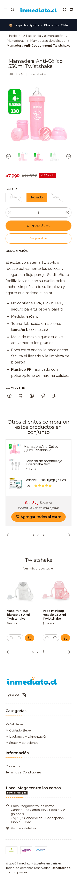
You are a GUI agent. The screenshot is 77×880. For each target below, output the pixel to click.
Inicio (13, 35)
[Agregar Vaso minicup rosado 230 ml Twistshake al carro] (65, 637)
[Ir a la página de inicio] (38, 9)
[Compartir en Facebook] (9, 396)
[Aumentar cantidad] (67, 212)
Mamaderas (15, 40)
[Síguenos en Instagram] (24, 695)
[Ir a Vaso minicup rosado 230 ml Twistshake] (56, 591)
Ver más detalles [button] (23, 828)
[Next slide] (68, 156)
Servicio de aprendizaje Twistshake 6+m (44, 462)
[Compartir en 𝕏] (20, 396)
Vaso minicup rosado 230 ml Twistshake (54, 614)
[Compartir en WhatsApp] (32, 396)
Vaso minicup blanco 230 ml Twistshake (18, 614)
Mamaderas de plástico (48, 40)
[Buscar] (12, 9)
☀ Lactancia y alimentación (43, 35)
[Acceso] (64, 9)
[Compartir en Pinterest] (43, 396)
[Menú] (6, 9)
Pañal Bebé (14, 724)
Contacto (13, 766)
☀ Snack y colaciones (22, 743)
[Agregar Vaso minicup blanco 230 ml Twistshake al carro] (29, 637)
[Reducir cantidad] (10, 212)
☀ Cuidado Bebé (18, 730)
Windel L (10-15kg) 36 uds (46, 480)
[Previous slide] (9, 156)
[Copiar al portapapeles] (54, 396)
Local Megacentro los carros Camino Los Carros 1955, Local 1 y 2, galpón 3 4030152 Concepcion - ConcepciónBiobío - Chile (38, 814)
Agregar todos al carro (41, 517)
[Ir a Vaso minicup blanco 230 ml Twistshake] (21, 591)
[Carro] (71, 9)
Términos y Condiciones (23, 772)
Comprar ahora (38, 238)
